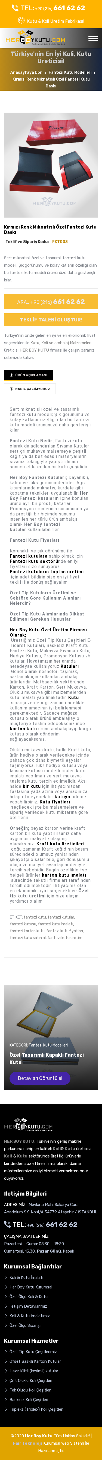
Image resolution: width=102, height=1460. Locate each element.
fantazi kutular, (61, 917)
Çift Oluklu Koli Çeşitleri (30, 1380)
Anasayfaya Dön (26, 72)
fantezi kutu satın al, (28, 938)
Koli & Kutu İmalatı (25, 1277)
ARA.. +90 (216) (51, 302)
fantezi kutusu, (23, 924)
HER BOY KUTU (34, 350)
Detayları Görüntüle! (40, 1078)
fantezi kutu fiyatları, (65, 931)
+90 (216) (53, 8)
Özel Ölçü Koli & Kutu (28, 1296)
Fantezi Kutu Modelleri (70, 72)
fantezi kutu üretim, (65, 938)
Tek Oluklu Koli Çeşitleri (29, 1390)
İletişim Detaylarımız (27, 1306)
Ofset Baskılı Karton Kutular (34, 1361)
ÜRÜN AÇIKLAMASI (31, 375)
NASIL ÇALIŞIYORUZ (32, 389)
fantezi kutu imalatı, (56, 924)
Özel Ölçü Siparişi (24, 1325)
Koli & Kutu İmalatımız (29, 1315)
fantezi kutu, (35, 917)
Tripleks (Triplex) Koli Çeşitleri (35, 1409)
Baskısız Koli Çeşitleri (28, 1399)
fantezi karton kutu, (27, 931)
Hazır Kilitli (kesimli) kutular (33, 1370)
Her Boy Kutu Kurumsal (30, 1287)
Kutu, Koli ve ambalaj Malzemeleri (60, 342)
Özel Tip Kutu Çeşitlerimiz (32, 1351)
